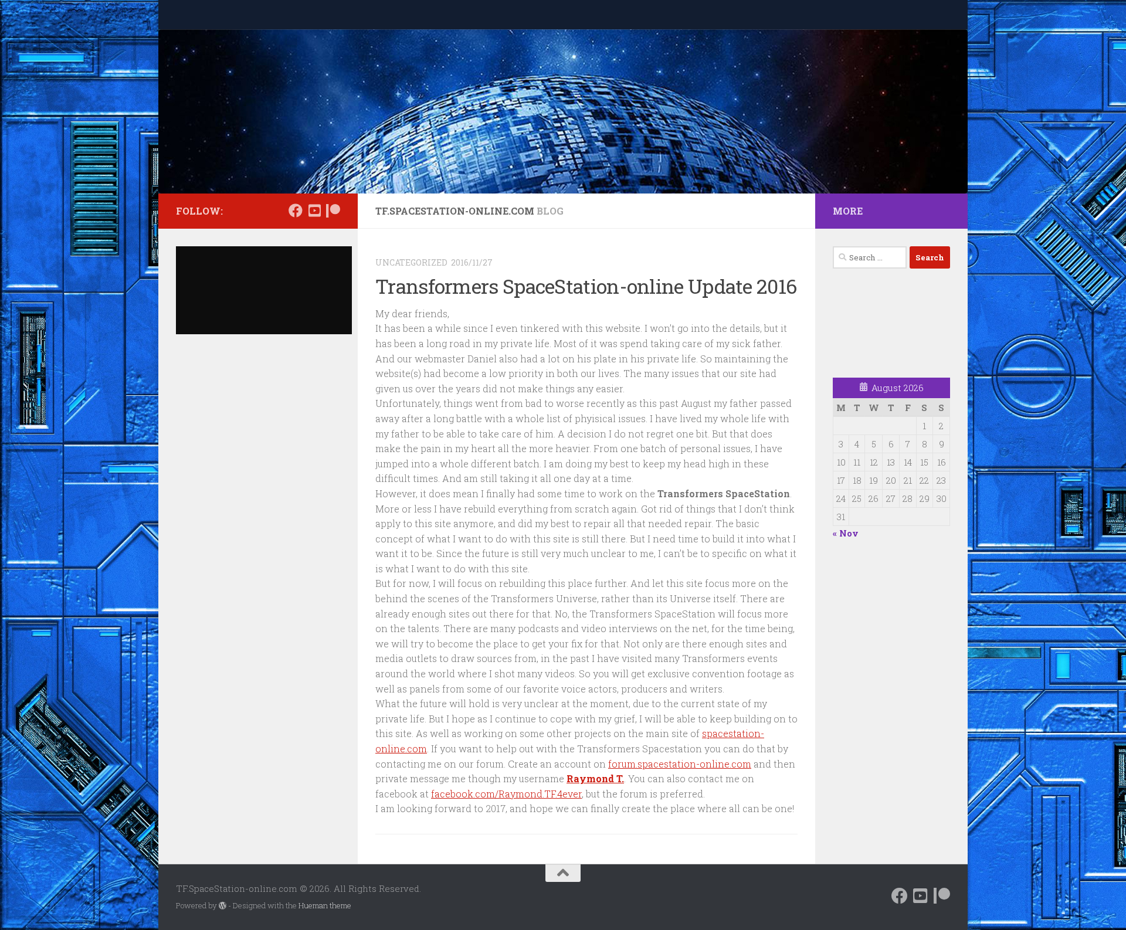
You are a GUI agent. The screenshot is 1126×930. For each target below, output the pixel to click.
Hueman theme (325, 905)
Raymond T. (595, 778)
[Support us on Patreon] (333, 210)
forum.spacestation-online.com (679, 764)
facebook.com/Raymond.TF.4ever (506, 794)
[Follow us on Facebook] (296, 210)
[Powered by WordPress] (222, 905)
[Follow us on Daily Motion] (314, 210)
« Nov (846, 533)
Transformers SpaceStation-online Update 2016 (585, 286)
